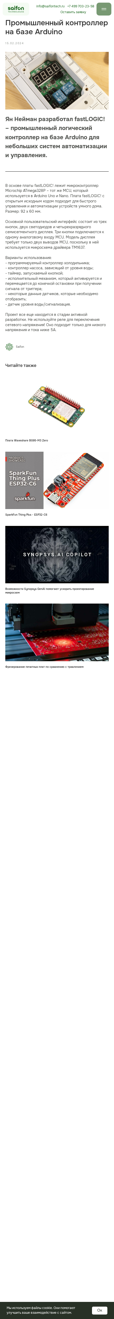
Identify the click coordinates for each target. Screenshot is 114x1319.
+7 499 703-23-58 (80, 6)
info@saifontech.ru (50, 6)
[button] (73, 12)
